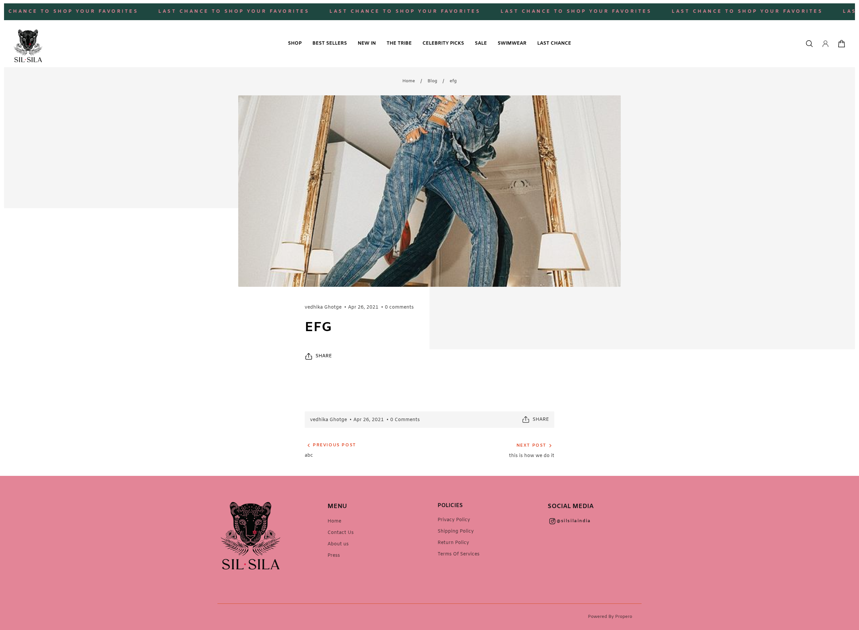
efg (453, 81)
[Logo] (28, 43)
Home (408, 81)
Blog (432, 81)
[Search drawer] (809, 43)
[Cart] (841, 43)
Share (323, 356)
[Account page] (825, 43)
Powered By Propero (610, 617)
